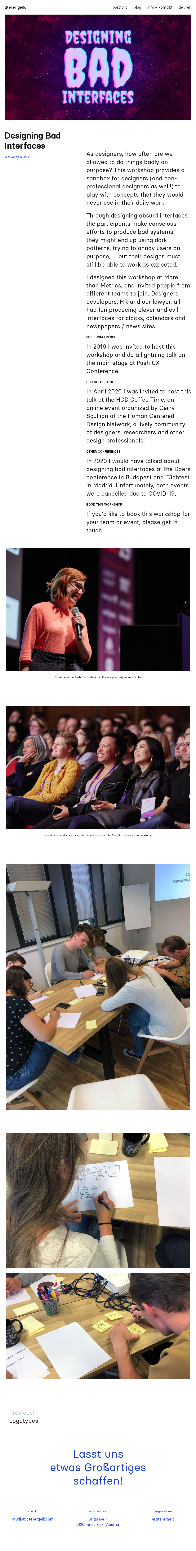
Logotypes (23, 1417)
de (181, 7)
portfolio (120, 7)
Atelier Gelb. (15, 7)
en (189, 7)
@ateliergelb (163, 1519)
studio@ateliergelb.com (32, 1519)
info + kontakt (159, 7)
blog (137, 7)
